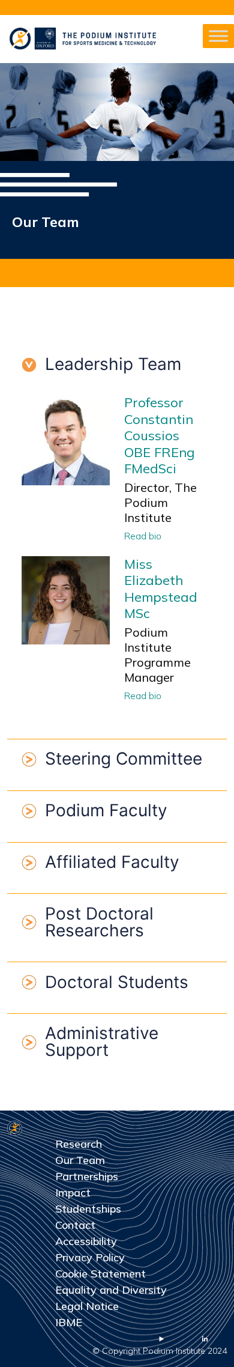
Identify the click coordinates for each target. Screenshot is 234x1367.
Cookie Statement (100, 1274)
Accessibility (86, 1241)
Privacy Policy (90, 1257)
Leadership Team (113, 364)
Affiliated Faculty (112, 862)
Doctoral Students (116, 982)
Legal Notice (87, 1306)
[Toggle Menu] (218, 35)
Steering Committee (123, 758)
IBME (68, 1322)
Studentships (88, 1209)
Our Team (80, 1160)
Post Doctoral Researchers (99, 922)
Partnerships (86, 1176)
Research (78, 1144)
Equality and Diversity (111, 1290)
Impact (73, 1192)
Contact (75, 1225)
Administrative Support (101, 1041)
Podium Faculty (106, 810)
